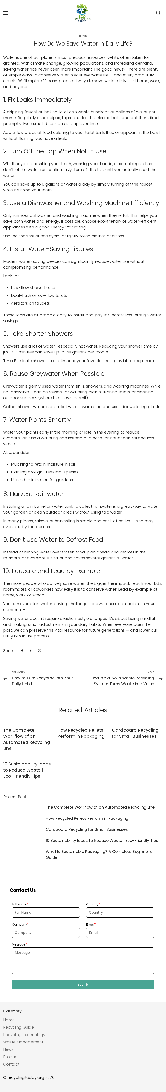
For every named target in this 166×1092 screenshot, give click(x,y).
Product (11, 1056)
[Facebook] (22, 650)
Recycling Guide (18, 1027)
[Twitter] (39, 650)
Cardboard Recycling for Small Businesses (135, 733)
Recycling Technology (24, 1034)
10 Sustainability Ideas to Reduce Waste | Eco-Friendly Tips (27, 770)
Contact (11, 1064)
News (83, 36)
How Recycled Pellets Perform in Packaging (80, 733)
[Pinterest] (31, 650)
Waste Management (23, 1042)
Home (9, 1020)
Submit (83, 984)
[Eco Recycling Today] (83, 13)
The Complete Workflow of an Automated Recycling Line (26, 739)
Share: (9, 650)
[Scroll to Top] (158, 1068)
